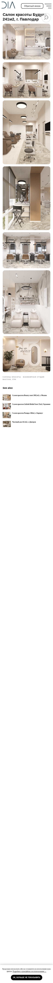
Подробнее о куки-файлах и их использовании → (29, 971)
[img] (48, 6)
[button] (32, 6)
